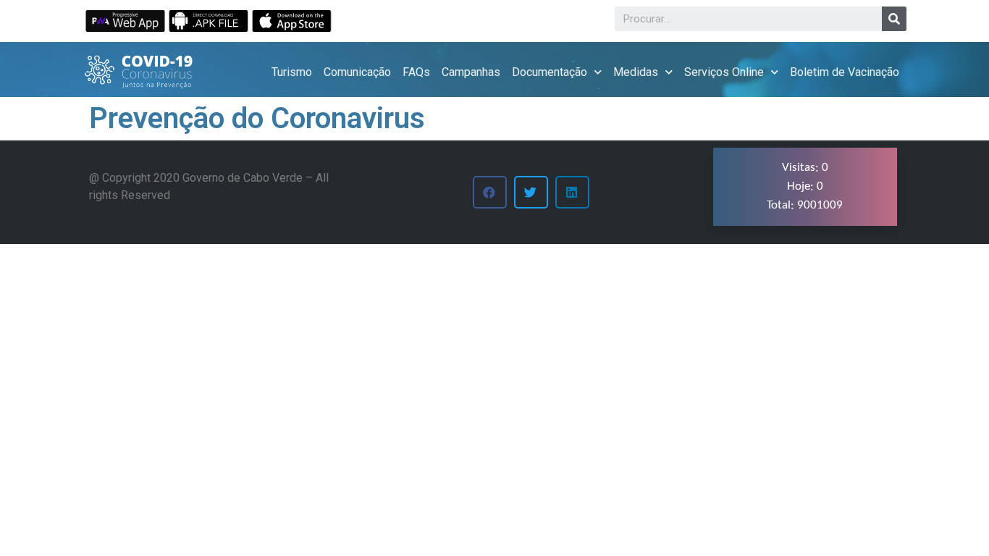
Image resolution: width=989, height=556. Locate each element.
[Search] (894, 19)
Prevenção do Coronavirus (257, 118)
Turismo (292, 72)
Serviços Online (724, 72)
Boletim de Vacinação (844, 72)
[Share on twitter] (531, 192)
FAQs (416, 72)
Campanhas (471, 72)
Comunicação (357, 72)
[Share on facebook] (490, 192)
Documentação (549, 72)
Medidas (635, 72)
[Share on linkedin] (572, 192)
